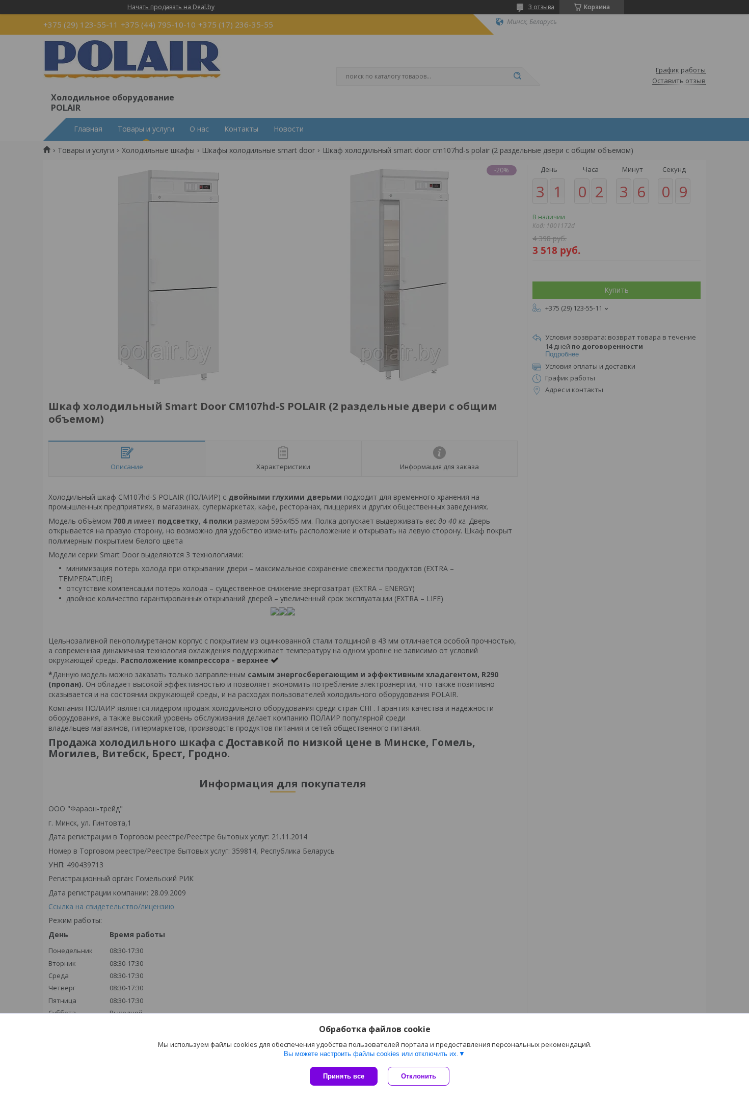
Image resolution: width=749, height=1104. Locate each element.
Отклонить (418, 1076)
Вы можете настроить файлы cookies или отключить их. (371, 1054)
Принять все (343, 1076)
